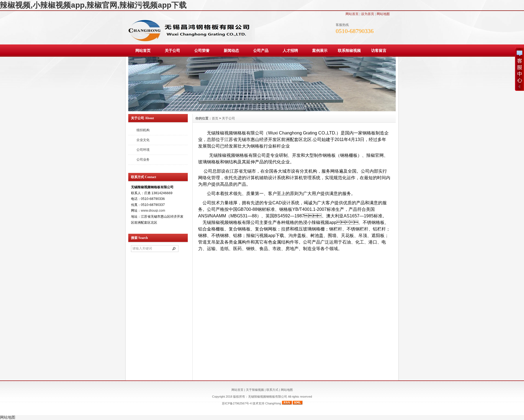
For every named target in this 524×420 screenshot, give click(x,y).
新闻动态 (231, 50)
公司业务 (143, 159)
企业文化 (143, 140)
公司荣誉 (202, 50)
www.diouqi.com (153, 210)
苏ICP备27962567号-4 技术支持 (243, 403)
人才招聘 (290, 50)
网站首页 (352, 14)
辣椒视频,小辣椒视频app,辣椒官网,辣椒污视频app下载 (93, 5)
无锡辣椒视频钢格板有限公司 (268, 396)
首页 (215, 118)
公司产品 (261, 50)
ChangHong (273, 403)
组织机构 (143, 130)
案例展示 (319, 50)
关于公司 (172, 50)
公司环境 (143, 150)
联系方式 (272, 389)
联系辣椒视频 (349, 50)
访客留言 (378, 50)
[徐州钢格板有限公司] (262, 110)
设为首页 (367, 14)
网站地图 (383, 14)
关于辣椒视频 (255, 389)
